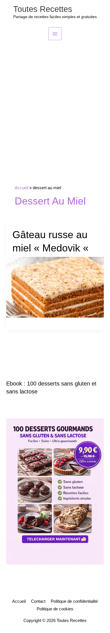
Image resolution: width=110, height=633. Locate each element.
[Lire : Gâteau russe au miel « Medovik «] (55, 287)
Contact (38, 601)
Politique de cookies (55, 609)
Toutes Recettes (42, 9)
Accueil (19, 601)
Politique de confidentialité (74, 601)
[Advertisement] (55, 98)
